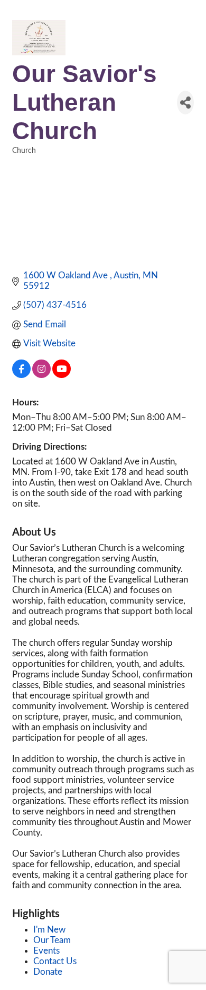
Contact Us (55, 961)
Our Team (52, 940)
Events (46, 950)
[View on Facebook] (21, 375)
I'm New (49, 929)
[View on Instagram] (41, 375)
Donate (47, 971)
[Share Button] (185, 102)
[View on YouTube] (61, 375)
